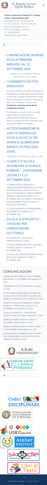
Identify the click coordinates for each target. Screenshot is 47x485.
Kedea (21, 481)
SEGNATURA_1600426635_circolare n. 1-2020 (25, 156)
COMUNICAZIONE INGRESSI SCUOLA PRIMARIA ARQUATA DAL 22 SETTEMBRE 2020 (25, 62)
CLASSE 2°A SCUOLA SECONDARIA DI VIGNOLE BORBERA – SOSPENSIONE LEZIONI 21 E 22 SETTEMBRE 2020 (24, 171)
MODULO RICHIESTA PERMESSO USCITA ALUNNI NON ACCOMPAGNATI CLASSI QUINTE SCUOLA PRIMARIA (22, 336)
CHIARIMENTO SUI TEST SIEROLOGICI (23, 84)
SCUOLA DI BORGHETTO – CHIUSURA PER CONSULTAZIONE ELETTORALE (24, 226)
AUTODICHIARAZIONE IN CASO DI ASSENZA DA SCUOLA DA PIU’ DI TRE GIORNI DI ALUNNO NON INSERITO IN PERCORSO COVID (23, 140)
